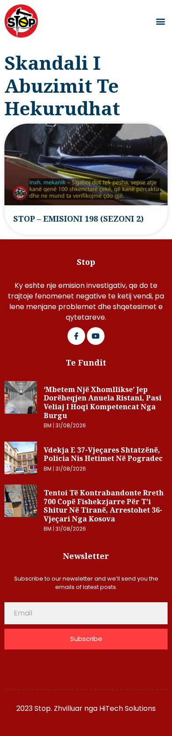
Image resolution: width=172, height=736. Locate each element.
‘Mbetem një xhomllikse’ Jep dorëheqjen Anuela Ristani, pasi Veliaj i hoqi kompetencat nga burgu (102, 402)
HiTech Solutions (127, 708)
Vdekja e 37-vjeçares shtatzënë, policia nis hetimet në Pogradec (103, 454)
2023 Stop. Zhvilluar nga (57, 708)
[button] (160, 21)
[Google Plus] (96, 336)
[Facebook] (76, 336)
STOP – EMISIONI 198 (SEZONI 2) (78, 218)
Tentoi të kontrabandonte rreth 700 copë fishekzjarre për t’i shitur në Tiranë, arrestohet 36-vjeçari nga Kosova (104, 506)
